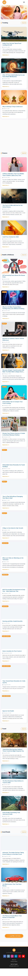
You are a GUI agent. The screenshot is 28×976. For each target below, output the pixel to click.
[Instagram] (12, 956)
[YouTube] (23, 956)
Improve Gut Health (8, 711)
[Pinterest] (19, 956)
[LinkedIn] (15, 956)
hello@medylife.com (14, 966)
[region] (14, 12)
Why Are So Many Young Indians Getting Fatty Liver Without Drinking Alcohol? (13, 308)
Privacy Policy (14, 961)
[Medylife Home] (4, 2)
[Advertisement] (14, 133)
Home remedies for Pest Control (12, 651)
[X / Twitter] (8, 956)
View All (24, 22)
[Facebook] (4, 956)
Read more (5, 55)
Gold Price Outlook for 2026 (10, 237)
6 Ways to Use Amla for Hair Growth (12, 528)
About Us (14, 959)
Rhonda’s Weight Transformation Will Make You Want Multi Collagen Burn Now (13, 371)
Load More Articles (14, 936)
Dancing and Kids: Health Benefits (12, 621)
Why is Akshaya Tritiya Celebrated (12, 106)
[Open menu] (24, 2)
